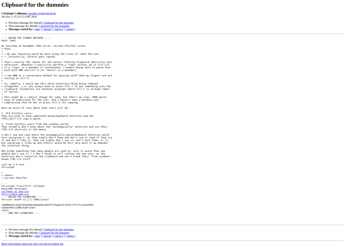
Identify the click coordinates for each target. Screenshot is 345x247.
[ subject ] (58, 29)
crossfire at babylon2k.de (41, 13)
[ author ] (70, 29)
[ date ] (38, 29)
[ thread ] (47, 29)
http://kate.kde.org (15, 194)
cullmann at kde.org (15, 191)
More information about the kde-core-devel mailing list (32, 243)
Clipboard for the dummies (58, 22)
